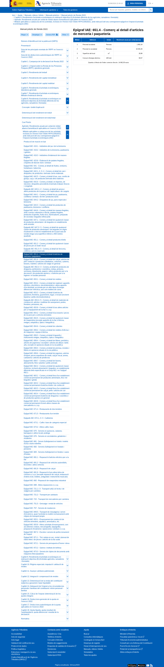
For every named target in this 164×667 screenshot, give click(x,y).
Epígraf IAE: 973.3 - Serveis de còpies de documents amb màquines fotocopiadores (46, 553)
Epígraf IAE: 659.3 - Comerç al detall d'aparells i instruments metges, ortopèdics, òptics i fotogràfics (43, 336)
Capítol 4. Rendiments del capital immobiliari (38, 78)
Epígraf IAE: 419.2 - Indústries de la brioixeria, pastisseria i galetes (46, 151)
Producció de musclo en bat (35, 142)
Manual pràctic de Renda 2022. (73, 15)
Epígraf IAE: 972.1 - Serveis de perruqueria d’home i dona (46, 543)
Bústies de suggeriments (57, 643)
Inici (13, 15)
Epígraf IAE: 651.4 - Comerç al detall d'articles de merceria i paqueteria (43, 255)
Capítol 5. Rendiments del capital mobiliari (38, 83)
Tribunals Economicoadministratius (134, 640)
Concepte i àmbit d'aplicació (33, 107)
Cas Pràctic (26, 122)
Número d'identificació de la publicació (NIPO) (39, 41)
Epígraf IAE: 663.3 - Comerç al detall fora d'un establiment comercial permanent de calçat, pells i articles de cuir (46, 389)
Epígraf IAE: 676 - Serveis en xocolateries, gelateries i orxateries (45, 437)
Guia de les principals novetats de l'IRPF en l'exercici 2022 (42, 51)
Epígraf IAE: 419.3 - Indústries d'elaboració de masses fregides (45, 156)
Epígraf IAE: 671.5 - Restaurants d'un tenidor (41, 414)
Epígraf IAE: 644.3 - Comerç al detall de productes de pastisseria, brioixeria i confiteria (45, 206)
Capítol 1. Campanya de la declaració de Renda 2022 (42, 61)
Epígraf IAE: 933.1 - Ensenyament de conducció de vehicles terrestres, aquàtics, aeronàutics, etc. (44, 520)
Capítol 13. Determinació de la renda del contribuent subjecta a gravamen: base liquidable (41, 582)
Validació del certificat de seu (22, 643)
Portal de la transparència (130, 649)
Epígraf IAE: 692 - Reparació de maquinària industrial (45, 480)
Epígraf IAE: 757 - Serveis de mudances (39, 508)
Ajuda (20, 15)
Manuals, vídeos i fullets (34, 15)
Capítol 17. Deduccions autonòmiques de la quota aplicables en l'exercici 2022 (41, 606)
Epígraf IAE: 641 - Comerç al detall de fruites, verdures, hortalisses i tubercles (45, 167)
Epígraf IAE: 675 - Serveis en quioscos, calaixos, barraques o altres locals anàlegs (43, 432)
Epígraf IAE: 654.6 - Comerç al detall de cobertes (43, 326)
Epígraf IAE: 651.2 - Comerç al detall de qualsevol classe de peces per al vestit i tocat (46, 245)
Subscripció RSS (54, 655)
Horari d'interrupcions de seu (95, 646)
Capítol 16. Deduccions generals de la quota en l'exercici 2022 (40, 600)
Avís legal (15, 640)
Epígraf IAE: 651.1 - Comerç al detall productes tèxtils (45, 240)
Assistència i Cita (54, 634)
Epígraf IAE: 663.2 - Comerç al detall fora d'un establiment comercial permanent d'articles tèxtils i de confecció (46, 384)
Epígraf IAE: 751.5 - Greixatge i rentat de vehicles (43, 504)
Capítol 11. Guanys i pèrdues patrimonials (37, 571)
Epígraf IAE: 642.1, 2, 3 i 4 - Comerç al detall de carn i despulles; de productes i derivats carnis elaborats (45, 172)
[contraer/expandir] (67, 50)
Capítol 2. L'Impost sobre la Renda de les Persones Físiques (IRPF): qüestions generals (41, 67)
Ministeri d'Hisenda (127, 634)
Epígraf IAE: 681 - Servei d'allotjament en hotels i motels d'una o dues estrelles (46, 442)
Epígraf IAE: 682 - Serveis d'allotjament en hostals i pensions (44, 448)
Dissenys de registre (92, 643)
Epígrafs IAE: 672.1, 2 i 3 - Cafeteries (38, 418)
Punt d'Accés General (128, 646)
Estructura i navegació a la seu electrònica (23, 653)
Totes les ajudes (90, 655)
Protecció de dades (19, 646)
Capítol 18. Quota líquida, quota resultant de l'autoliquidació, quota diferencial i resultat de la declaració (40, 612)
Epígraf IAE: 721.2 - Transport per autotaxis (41, 495)
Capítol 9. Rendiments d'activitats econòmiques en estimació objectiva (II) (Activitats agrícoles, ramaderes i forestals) (42, 559)
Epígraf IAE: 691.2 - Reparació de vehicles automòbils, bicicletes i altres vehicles (45, 464)
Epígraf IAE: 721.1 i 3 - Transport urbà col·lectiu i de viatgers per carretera (44, 490)
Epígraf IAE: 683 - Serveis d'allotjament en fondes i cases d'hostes (46, 453)
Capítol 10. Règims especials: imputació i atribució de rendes (42, 565)
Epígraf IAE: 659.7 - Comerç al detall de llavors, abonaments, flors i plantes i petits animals (42, 362)
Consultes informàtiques (93, 637)
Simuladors (88, 652)
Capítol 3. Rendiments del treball (34, 72)
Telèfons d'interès (54, 637)
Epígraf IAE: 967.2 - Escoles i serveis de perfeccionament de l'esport (46, 533)
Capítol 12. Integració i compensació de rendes (39, 576)
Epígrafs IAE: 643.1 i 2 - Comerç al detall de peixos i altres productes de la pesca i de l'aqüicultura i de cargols (46, 190)
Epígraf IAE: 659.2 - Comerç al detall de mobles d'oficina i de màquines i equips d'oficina (46, 331)
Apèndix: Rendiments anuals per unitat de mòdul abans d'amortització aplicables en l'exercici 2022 (53, 20)
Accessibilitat (16, 634)
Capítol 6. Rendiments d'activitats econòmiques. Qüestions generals (40, 89)
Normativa (25, 619)
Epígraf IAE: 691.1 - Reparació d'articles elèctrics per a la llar (46, 458)
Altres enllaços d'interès (129, 652)
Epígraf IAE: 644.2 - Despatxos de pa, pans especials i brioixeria (45, 201)
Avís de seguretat (18, 637)
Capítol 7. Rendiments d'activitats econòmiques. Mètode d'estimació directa (40, 94)
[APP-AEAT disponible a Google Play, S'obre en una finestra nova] (132, 665)
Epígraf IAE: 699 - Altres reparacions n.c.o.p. (41, 485)
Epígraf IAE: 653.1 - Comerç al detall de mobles (42, 279)
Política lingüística (18, 649)
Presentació (26, 46)
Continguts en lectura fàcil (94, 640)
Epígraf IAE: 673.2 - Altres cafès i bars (39, 427)
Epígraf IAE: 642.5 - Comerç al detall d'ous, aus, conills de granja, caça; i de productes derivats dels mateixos (47, 177)
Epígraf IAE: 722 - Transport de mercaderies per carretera (46, 499)
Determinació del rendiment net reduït (37, 113)
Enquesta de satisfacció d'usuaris (61, 646)
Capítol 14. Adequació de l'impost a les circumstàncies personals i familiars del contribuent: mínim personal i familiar (42, 588)
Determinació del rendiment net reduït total (38, 118)
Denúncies (52, 649)
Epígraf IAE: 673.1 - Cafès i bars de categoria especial (45, 422)
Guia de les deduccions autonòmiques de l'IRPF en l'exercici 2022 (41, 56)
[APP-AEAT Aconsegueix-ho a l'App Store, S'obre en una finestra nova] (142, 665)
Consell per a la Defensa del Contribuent (136, 643)
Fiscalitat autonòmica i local (131, 637)
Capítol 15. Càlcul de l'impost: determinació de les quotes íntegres (41, 595)
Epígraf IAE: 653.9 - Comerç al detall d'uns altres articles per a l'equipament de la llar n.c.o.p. (46, 309)
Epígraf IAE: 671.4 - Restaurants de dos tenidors (43, 409)
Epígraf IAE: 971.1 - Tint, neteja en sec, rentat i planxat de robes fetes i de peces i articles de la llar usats (46, 538)
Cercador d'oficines (55, 640)
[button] (151, 3)
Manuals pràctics (52, 15)
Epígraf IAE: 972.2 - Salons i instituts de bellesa (42, 548)
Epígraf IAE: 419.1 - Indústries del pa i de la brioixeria (45, 146)
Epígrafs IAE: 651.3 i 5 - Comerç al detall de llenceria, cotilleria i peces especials (45, 250)
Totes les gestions (70, 10)
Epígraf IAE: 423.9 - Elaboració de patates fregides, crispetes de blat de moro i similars (44, 162)
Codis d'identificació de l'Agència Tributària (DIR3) (24, 658)
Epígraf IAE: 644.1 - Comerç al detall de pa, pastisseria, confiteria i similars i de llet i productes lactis (45, 196)
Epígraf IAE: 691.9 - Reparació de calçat (39, 469)
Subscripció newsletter (56, 652)
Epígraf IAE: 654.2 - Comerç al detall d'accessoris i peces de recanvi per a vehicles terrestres (46, 314)
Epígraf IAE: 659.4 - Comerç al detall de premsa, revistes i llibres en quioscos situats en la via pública (46, 349)
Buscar (86, 634)
